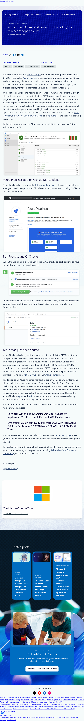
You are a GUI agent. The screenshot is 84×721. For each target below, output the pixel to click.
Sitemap (20, 717)
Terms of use (57, 717)
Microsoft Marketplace (31, 704)
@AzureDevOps (58, 450)
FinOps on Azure (56, 700)
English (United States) (7, 711)
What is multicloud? (73, 706)
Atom (76, 112)
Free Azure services (27, 700)
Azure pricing (15, 700)
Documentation (54, 704)
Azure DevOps (34, 74)
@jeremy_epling (10, 468)
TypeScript (52, 115)
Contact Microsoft (29, 717)
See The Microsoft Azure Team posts (16, 514)
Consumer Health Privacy (8, 717)
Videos (45, 706)
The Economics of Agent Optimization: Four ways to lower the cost (42, 588)
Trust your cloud (58, 697)
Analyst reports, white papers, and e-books (28, 706)
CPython (7, 115)
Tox (21, 115)
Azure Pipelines (30, 78)
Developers (19, 66)
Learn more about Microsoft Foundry (42, 669)
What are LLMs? (45, 709)
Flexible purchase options (42, 700)
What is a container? (58, 709)
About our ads (11, 720)
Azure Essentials (70, 697)
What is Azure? (5, 697)
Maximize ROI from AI (70, 700)
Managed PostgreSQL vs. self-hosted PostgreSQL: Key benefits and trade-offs (21, 587)
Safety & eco (74, 717)
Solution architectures (30, 702)
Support (41, 702)
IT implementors (32, 66)
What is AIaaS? (35, 709)
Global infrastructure (33, 697)
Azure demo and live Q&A (53, 702)
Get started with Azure (17, 697)
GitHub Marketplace (44, 185)
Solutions (81, 700)
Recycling (3, 720)
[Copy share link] (10, 55)
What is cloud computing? (57, 706)
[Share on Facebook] (14, 55)
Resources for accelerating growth (11, 702)
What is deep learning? (21, 709)
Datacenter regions (46, 697)
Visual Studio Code (33, 115)
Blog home (11, 15)
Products (8, 700)
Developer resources (70, 704)
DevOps (7, 66)
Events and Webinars (7, 706)
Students (81, 704)
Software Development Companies (11, 704)
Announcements (48, 66)
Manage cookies (46, 717)
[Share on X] (18, 55)
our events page (63, 435)
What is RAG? (69, 709)
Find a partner (44, 704)
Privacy (38, 717)
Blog (61, 704)
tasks (30, 396)
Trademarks (65, 717)
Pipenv (15, 115)
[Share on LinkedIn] (22, 55)
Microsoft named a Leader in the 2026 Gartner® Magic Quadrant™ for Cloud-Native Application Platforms (62, 582)
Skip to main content (7, 1)
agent (21, 396)
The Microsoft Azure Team (17, 34)
